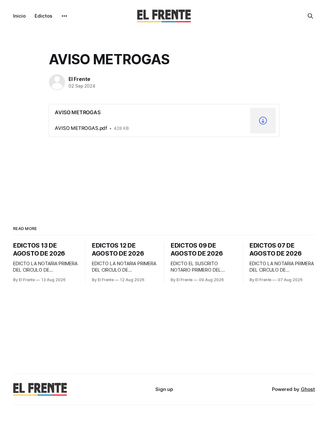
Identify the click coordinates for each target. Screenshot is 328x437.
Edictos (43, 16)
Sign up (164, 389)
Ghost (308, 389)
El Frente (79, 79)
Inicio (19, 16)
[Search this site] (310, 16)
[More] (64, 16)
